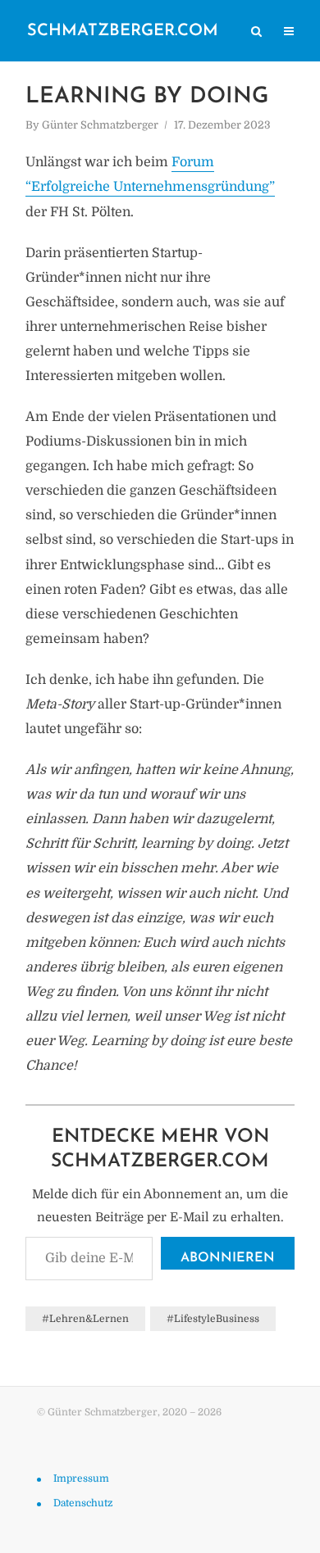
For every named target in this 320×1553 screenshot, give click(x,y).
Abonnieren (228, 1258)
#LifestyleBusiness (213, 1318)
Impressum (81, 1478)
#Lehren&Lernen (85, 1318)
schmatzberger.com (122, 31)
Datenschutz (82, 1503)
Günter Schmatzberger (100, 125)
